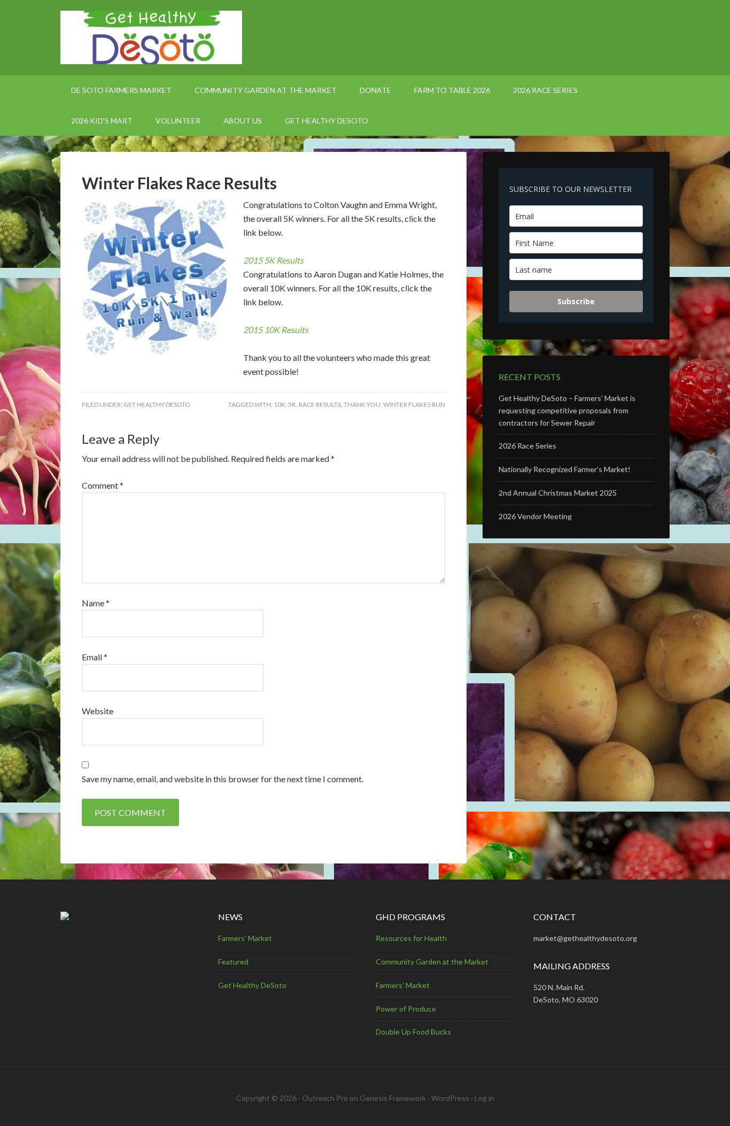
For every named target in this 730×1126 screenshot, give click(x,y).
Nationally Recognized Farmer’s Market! (565, 469)
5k (292, 404)
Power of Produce (406, 1008)
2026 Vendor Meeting (535, 516)
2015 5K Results (273, 260)
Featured (233, 961)
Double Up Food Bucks (413, 1031)
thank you (362, 404)
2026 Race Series (527, 445)
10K (279, 404)
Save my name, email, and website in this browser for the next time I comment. (222, 779)
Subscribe (576, 301)
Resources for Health (411, 938)
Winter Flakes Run (414, 404)
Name (96, 603)
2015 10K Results (275, 330)
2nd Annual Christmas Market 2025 (558, 492)
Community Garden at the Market (432, 961)
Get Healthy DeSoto (156, 404)
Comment (102, 485)
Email (94, 657)
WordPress (450, 1097)
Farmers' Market (245, 938)
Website (97, 711)
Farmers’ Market (403, 985)
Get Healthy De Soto (365, 37)
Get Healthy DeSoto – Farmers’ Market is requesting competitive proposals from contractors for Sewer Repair (567, 410)
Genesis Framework (393, 1097)
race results (320, 404)
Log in (484, 1097)
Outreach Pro (325, 1097)
